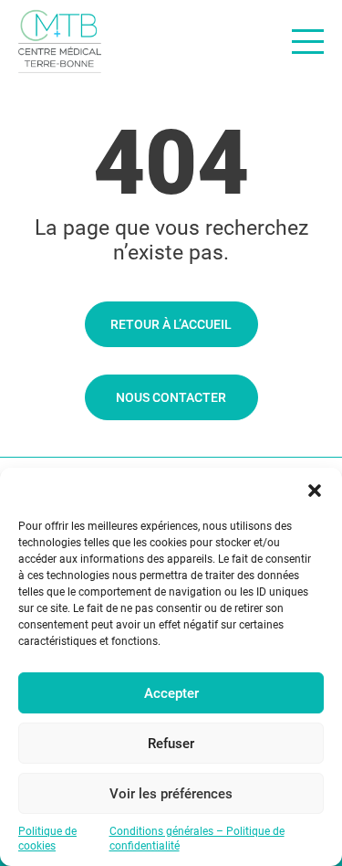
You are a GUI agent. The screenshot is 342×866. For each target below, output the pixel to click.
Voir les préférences (171, 794)
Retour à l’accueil (171, 324)
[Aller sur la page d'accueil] (59, 41)
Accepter (171, 693)
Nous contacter (171, 397)
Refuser (171, 743)
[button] (315, 490)
